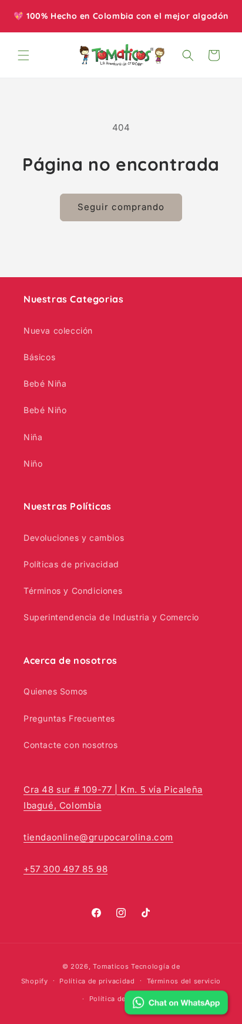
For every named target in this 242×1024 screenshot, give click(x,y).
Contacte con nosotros (70, 745)
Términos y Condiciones (72, 591)
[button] (23, 55)
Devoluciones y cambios (73, 538)
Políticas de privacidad (71, 564)
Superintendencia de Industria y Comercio (111, 617)
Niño (32, 463)
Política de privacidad (97, 981)
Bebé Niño (44, 410)
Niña (32, 437)
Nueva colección (58, 330)
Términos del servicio (184, 981)
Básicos (39, 357)
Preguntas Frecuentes (69, 718)
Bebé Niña (44, 383)
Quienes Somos (55, 691)
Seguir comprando (121, 206)
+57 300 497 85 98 (65, 869)
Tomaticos (111, 966)
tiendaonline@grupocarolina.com (98, 837)
